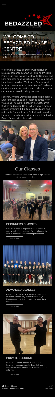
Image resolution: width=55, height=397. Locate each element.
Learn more (14, 238)
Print (7, 386)
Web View (49, 388)
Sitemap (14, 386)
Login (51, 386)
